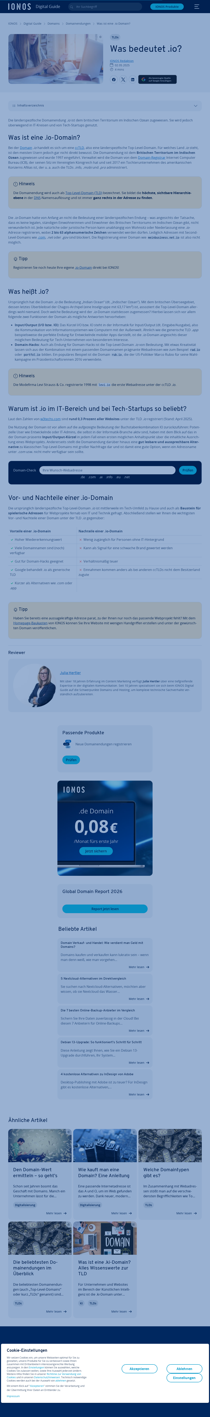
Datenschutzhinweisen (47, 1377)
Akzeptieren (37, 1386)
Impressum (13, 1396)
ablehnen (60, 1380)
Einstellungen (36, 1367)
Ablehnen (184, 1369)
